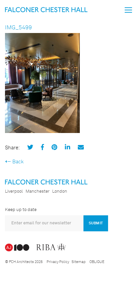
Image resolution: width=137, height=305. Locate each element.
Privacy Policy (58, 262)
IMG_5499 (18, 28)
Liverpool (14, 191)
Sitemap (78, 262)
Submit (96, 223)
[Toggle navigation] (128, 10)
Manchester (38, 191)
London (59, 191)
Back (18, 161)
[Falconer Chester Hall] (46, 9)
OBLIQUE (96, 262)
